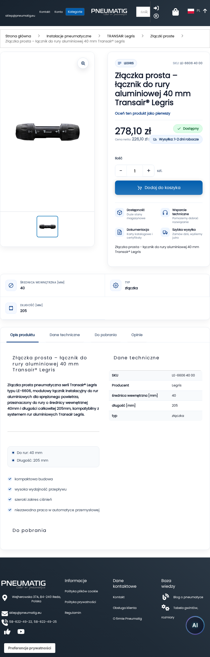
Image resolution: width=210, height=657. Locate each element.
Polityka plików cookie (81, 591)
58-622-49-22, (21, 621)
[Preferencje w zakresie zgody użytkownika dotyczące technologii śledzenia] (29, 648)
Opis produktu (22, 334)
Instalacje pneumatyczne (69, 36)
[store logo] (109, 11)
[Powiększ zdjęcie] (83, 63)
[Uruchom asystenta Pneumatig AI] (195, 625)
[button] (198, 11)
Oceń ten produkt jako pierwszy (142, 113)
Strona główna (18, 36)
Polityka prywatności (80, 602)
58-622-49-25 (45, 621)
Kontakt (44, 12)
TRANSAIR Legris (121, 36)
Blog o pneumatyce (188, 597)
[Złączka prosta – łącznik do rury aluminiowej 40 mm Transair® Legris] (47, 226)
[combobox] (143, 12)
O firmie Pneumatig (127, 618)
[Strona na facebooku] (7, 633)
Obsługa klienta (124, 608)
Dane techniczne (65, 334)
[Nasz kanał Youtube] (21, 633)
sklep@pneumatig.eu (20, 16)
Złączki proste (162, 36)
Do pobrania (106, 334)
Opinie (137, 334)
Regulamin (73, 612)
